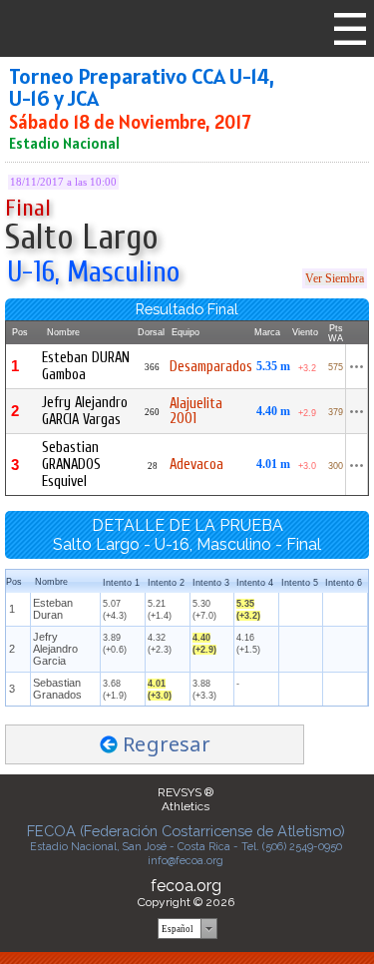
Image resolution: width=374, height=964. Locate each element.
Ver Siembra (334, 278)
